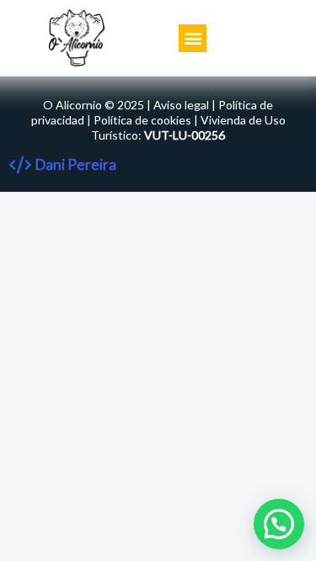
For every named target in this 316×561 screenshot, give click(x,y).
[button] (192, 38)
